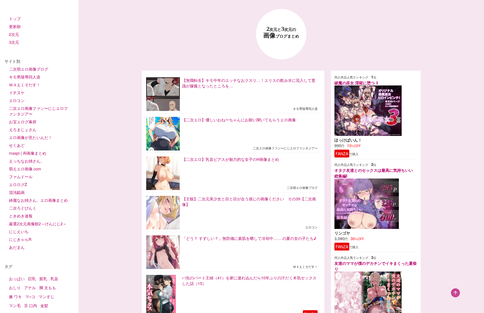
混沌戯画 (17, 192)
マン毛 (15, 305)
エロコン (17, 100)
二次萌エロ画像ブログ (28, 69)
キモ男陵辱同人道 (24, 77)
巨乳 (32, 278)
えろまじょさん (22, 129)
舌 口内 (30, 305)
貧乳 (43, 278)
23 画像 (281, 32)
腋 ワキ (15, 296)
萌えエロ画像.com (25, 168)
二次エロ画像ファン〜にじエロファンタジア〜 (38, 111)
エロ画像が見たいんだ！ (30, 137)
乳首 (54, 278)
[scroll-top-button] (455, 292)
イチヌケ (17, 92)
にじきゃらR (20, 239)
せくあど (17, 145)
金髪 (44, 305)
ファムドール (20, 176)
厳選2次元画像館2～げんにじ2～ (38, 223)
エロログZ (18, 184)
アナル (30, 287)
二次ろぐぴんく (22, 208)
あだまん (17, 247)
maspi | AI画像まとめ (27, 153)
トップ (15, 18)
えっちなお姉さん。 (26, 161)
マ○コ (30, 296)
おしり (15, 287)
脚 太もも (47, 287)
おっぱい (17, 278)
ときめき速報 (20, 216)
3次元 (14, 42)
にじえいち (19, 231)
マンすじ (46, 296)
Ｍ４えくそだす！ (24, 84)
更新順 (15, 26)
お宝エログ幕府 (22, 121)
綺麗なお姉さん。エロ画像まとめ (38, 200)
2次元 (14, 34)
